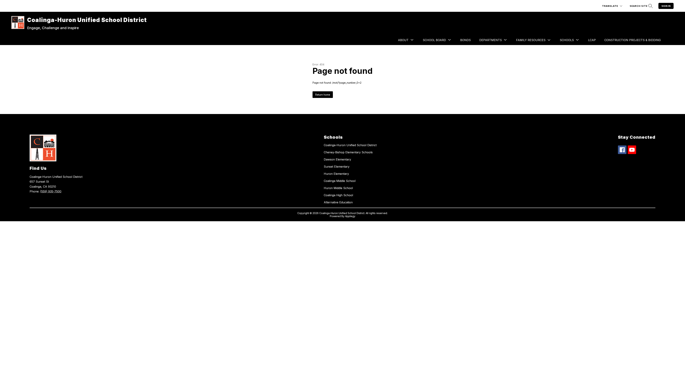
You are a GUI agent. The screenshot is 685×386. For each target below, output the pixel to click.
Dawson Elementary (337, 159)
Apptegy (350, 216)
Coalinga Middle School (340, 181)
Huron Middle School (338, 188)
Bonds (465, 40)
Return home (322, 94)
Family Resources (531, 40)
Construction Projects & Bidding (632, 40)
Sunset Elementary (336, 166)
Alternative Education (338, 202)
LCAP (592, 40)
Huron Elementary (336, 173)
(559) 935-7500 (50, 191)
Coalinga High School (338, 195)
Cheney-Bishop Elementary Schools (348, 152)
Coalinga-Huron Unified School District (350, 145)
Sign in (666, 5)
